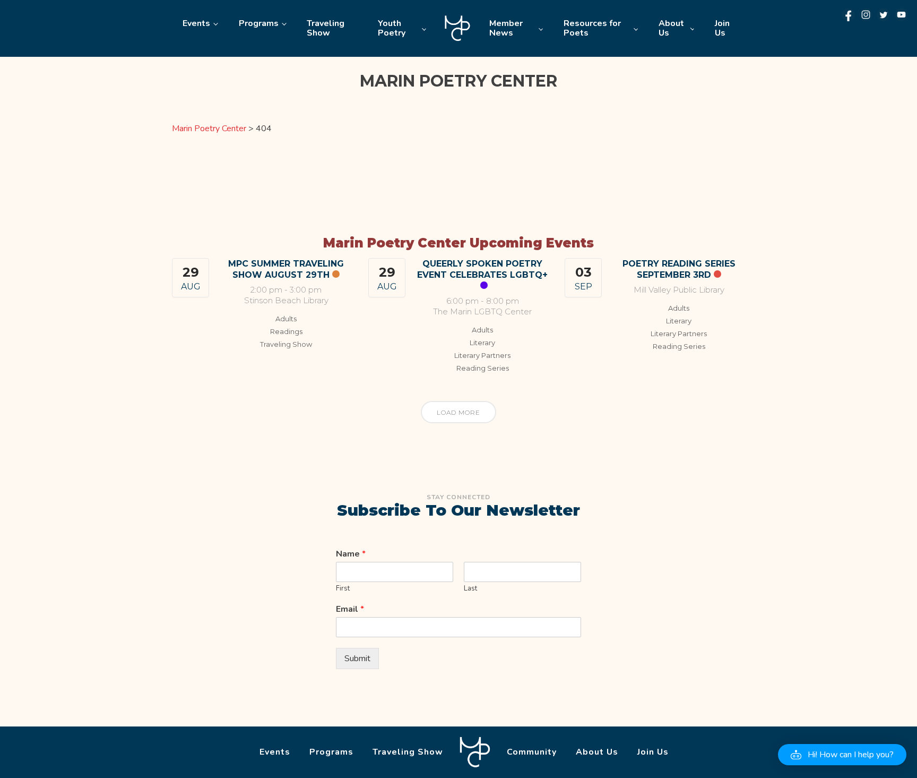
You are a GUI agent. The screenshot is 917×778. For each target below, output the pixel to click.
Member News (506, 28)
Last (470, 588)
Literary (482, 342)
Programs (259, 23)
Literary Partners (482, 355)
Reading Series (482, 368)
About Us (671, 28)
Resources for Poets (592, 28)
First (343, 588)
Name (351, 554)
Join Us (722, 28)
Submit (357, 658)
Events (196, 23)
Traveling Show (325, 28)
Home (457, 28)
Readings (286, 331)
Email (350, 609)
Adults (286, 318)
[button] (842, 754)
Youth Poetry (391, 28)
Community (532, 752)
